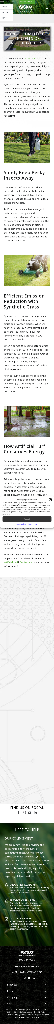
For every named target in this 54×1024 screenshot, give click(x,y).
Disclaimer (9, 1015)
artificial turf (11, 562)
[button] (50, 499)
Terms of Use (31, 1015)
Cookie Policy (21, 524)
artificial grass (32, 58)
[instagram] (24, 812)
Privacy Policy (32, 524)
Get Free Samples (27, 966)
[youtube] (29, 812)
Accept (27, 519)
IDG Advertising (33, 1017)
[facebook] (18, 812)
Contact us (26, 562)
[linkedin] (35, 812)
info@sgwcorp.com (26, 1012)
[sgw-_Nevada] (25, 6)
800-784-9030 (27, 960)
